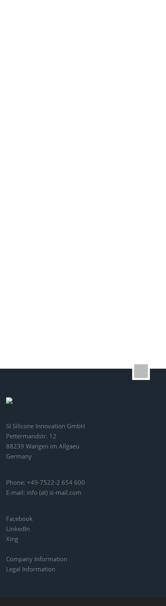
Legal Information (30, 569)
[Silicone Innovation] (39, 22)
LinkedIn (18, 529)
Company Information (36, 559)
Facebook (19, 519)
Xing (12, 539)
